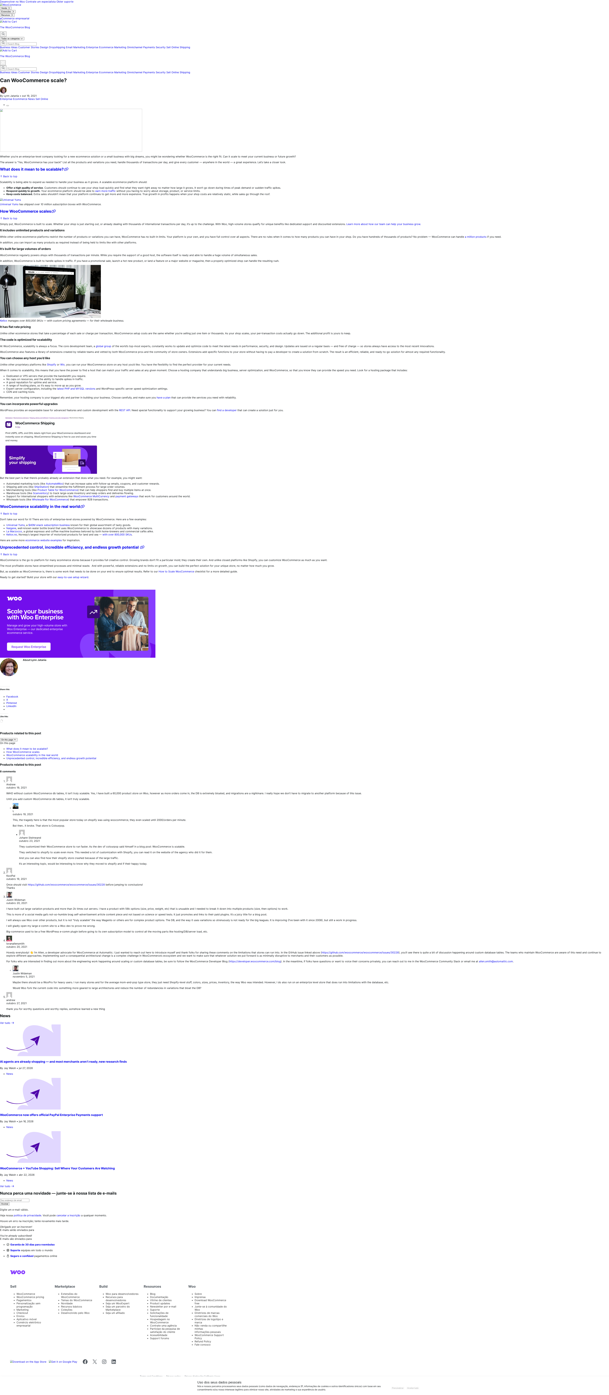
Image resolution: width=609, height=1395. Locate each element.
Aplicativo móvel (26, 1319)
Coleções (66, 1309)
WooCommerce (25, 1293)
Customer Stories (29, 47)
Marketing (120, 47)
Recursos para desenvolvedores (116, 1298)
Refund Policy (203, 1341)
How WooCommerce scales (25, 211)
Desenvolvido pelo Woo (75, 1312)
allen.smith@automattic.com (496, 961)
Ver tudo (5, 1022)
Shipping (185, 47)
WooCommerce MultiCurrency (91, 496)
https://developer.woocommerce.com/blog (255, 961)
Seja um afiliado (115, 1312)
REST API (124, 410)
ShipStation (41, 486)
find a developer (227, 410)
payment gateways (126, 496)
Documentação (159, 1297)
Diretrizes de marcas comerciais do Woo (207, 1314)
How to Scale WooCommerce (176, 571)
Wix (62, 364)
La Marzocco (14, 531)
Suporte (15, 1250)
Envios (20, 1316)
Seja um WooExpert (117, 1303)
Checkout (22, 1312)
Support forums (159, 1338)
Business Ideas (9, 47)
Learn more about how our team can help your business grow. (383, 224)
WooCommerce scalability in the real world (40, 506)
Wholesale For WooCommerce (50, 499)
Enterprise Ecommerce (100, 47)
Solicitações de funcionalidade (159, 1314)
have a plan (163, 397)
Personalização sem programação (28, 1305)
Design (44, 47)
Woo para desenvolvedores (122, 1293)
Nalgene (11, 528)
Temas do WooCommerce (76, 1300)
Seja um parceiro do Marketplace (118, 1308)
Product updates (160, 1303)
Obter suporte (64, 1)
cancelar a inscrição (68, 1215)
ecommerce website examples (43, 540)
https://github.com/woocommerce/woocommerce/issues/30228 (66, 884)
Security (161, 47)
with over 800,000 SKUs (117, 534)
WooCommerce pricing (30, 1297)
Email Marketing (76, 47)
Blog (152, 1293)
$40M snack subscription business (49, 525)
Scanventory (40, 493)
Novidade (67, 1303)
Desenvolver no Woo (13, 1)
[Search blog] (3, 34)
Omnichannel (135, 47)
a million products (475, 236)
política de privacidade (27, 1215)
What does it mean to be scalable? (32, 169)
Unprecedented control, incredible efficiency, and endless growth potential (70, 547)
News (32, 99)
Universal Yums (9, 204)
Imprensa (200, 1297)
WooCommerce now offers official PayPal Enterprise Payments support (51, 1115)
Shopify (51, 364)
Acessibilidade (158, 1335)
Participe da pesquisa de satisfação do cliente (165, 1330)
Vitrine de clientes (161, 1300)
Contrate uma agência (163, 1325)
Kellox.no (11, 534)
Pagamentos (23, 1300)
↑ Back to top (8, 176)
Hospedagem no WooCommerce (160, 1321)
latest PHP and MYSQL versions (76, 388)
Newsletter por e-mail (163, 1306)
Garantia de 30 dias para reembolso (32, 1244)
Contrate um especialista (41, 1)
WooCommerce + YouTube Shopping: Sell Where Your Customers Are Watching (57, 1168)
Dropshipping (57, 47)
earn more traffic (105, 190)
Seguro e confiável (21, 1256)
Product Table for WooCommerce (57, 490)
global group (103, 346)
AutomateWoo (54, 483)
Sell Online (173, 47)
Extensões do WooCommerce (70, 1295)
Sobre (198, 1293)
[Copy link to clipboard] (7, 105)
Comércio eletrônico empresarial (28, 1324)
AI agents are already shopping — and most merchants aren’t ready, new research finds (63, 1061)
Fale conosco (203, 1344)
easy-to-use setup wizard (73, 577)
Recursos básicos (71, 1306)
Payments (149, 47)
